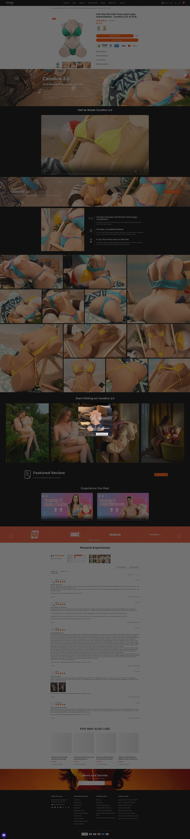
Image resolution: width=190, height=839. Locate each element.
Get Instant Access (102, 434)
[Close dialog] (109, 405)
